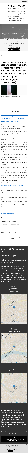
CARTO (25, 323)
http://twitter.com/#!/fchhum (7, 213)
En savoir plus (10, 449)
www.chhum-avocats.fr (9, 212)
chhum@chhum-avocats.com (12, 210)
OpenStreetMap (15, 323)
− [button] (2, 298)
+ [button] (2, 296)
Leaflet (9, 323)
